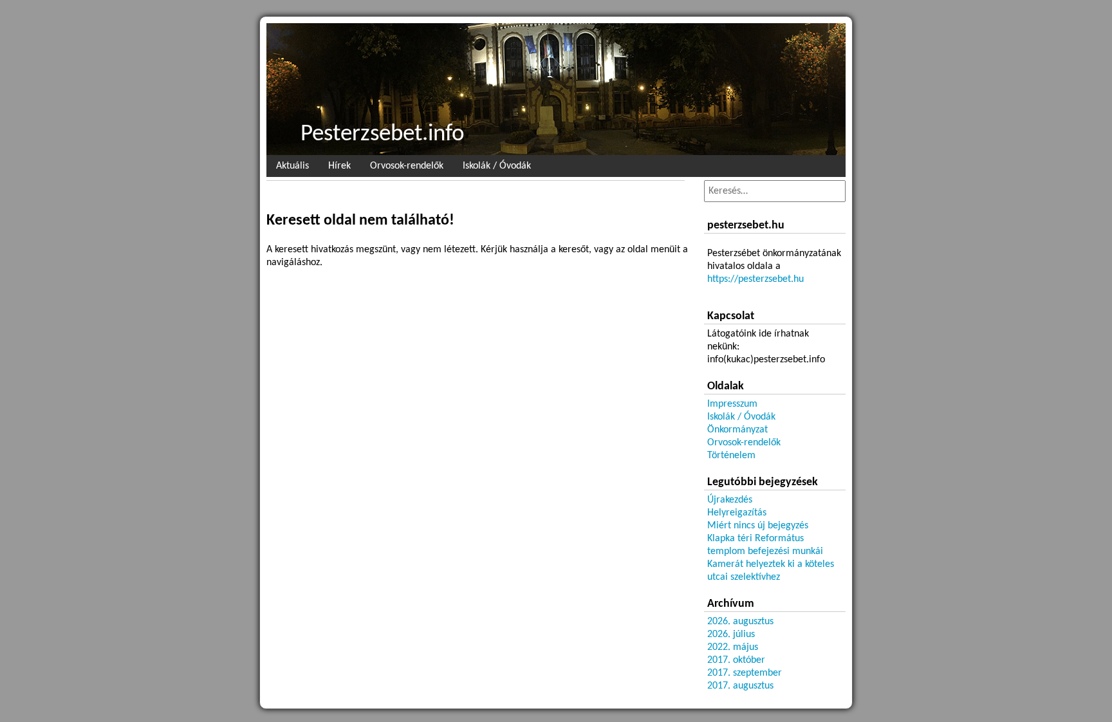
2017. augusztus (740, 686)
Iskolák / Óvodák (497, 166)
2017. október (736, 660)
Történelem (731, 455)
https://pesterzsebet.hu (755, 279)
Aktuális (292, 166)
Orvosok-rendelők (406, 166)
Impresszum (732, 404)
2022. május (732, 647)
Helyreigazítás (736, 513)
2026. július (731, 634)
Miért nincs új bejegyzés (757, 526)
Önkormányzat (737, 430)
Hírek (339, 166)
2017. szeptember (744, 673)
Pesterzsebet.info (383, 134)
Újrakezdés (729, 500)
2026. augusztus (740, 621)
